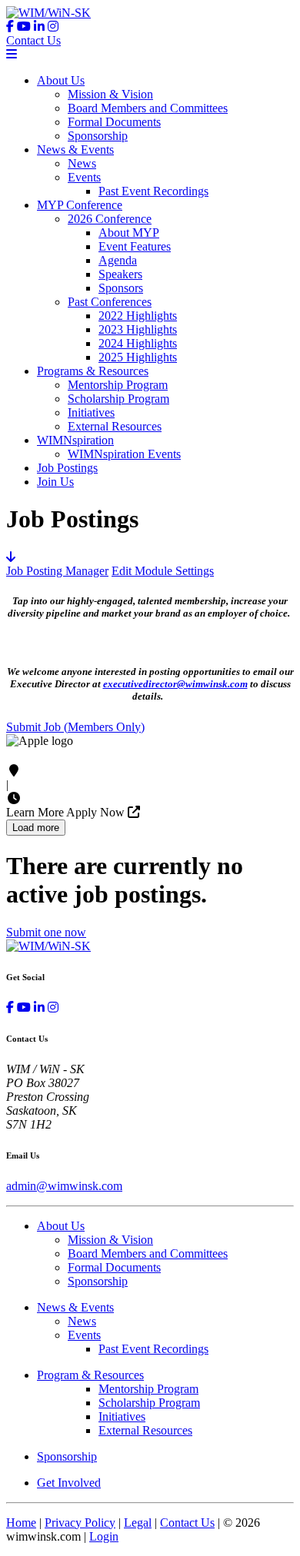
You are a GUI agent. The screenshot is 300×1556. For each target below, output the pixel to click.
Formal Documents (114, 121)
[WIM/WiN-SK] (48, 12)
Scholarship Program (118, 398)
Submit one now (46, 932)
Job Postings (67, 467)
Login (103, 1536)
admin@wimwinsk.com (64, 1185)
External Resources (115, 426)
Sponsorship (98, 135)
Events (84, 177)
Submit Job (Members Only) (75, 726)
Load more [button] (35, 827)
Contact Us (33, 40)
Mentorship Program (118, 384)
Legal (138, 1522)
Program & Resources (90, 1374)
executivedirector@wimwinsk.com (175, 684)
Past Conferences (110, 301)
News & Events (75, 149)
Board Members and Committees (148, 108)
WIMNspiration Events (124, 453)
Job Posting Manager (57, 570)
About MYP (128, 232)
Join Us (55, 481)
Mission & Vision (110, 94)
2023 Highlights (137, 329)
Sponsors (120, 287)
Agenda (117, 260)
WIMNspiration (75, 440)
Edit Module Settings (163, 570)
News (82, 163)
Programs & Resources (92, 370)
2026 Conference (110, 218)
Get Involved (69, 1482)
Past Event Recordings (153, 191)
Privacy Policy (80, 1522)
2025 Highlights (137, 357)
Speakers (120, 274)
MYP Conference (79, 204)
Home (21, 1522)
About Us (61, 80)
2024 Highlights (137, 343)
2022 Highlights (137, 315)
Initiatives (91, 412)
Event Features (134, 246)
